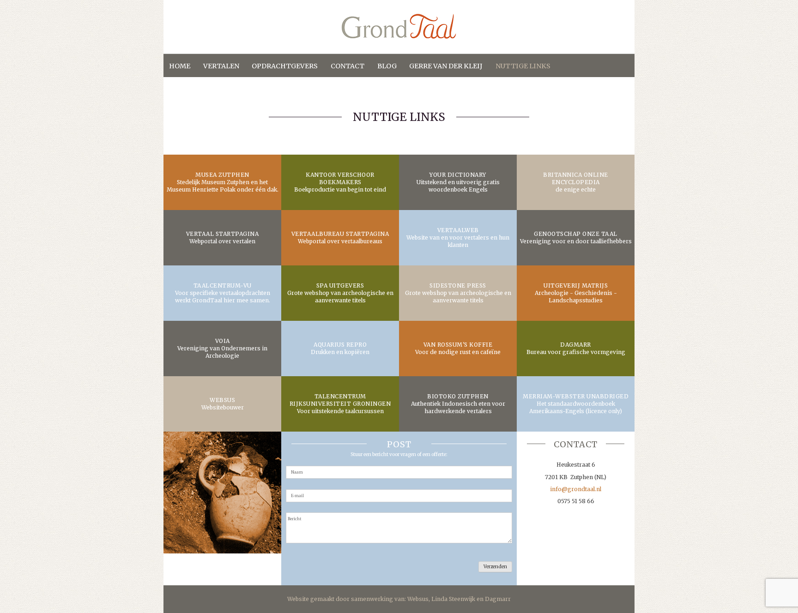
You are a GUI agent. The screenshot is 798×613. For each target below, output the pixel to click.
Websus (418, 598)
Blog (387, 66)
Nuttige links (523, 66)
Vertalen (221, 66)
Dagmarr (498, 598)
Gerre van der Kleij (446, 66)
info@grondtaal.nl (575, 489)
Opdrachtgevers (285, 66)
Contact (347, 66)
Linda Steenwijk (453, 598)
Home (179, 66)
